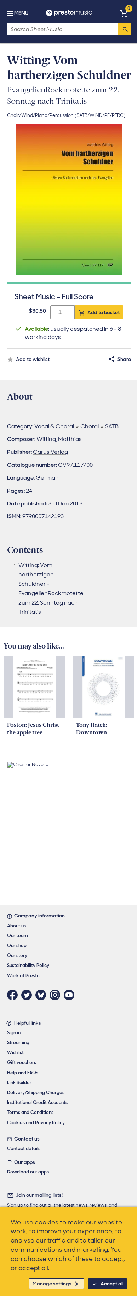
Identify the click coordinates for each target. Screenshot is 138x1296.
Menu (21, 13)
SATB (112, 426)
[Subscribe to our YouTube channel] (71, 995)
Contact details (23, 1148)
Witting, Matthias (59, 439)
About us (16, 926)
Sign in (14, 1033)
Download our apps (28, 1172)
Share (124, 359)
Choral (90, 426)
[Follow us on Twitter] (28, 995)
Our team (17, 936)
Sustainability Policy (28, 965)
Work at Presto (23, 976)
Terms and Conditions (30, 1112)
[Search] (124, 29)
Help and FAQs (22, 1073)
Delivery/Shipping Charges (35, 1093)
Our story (17, 955)
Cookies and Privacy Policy (36, 1123)
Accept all (111, 1283)
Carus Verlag (50, 451)
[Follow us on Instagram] (57, 995)
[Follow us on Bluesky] (42, 995)
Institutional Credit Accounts (37, 1102)
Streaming (18, 1043)
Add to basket (103, 312)
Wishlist (15, 1052)
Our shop (17, 946)
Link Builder (19, 1083)
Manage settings (52, 1283)
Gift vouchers (21, 1062)
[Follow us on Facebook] (14, 995)
